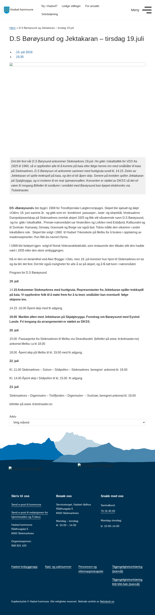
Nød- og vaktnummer (58, 566)
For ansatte (92, 6)
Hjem (12, 27)
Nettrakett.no (107, 601)
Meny (135, 10)
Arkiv (12, 416)
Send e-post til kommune (26, 504)
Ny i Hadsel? (49, 6)
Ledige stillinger (71, 6)
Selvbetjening (49, 14)
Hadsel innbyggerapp (24, 566)
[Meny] (147, 10)
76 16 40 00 (108, 510)
